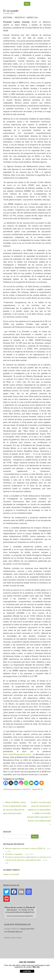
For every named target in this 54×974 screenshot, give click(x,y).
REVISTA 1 (27, 789)
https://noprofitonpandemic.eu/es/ (17, 754)
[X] (11, 783)
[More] (41, 783)
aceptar (27, 971)
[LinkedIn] (21, 892)
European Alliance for (12, 928)
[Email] (31, 783)
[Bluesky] (36, 783)
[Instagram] (21, 783)
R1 (42, 789)
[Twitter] (6, 892)
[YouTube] (6, 898)
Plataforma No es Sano (13, 937)
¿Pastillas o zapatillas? (14, 854)
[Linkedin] (16, 783)
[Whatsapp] (26, 783)
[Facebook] (5, 783)
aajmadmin (17, 789)
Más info (36, 967)
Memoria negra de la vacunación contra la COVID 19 (25, 848)
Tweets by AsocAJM (11, 874)
